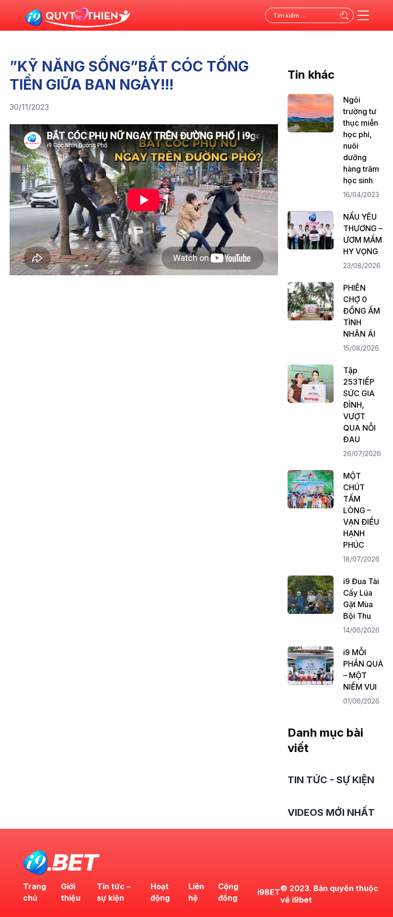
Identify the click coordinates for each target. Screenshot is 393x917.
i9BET (268, 892)
